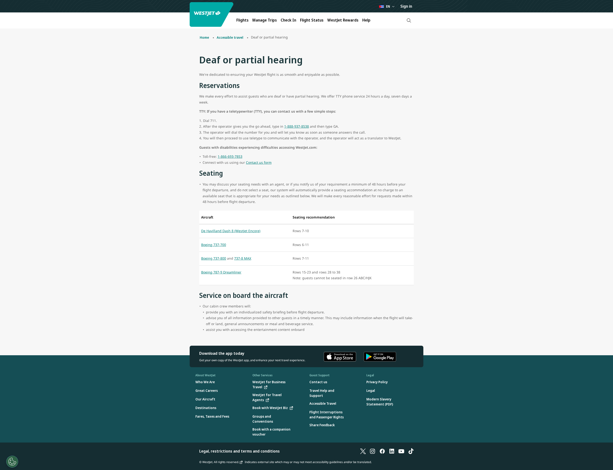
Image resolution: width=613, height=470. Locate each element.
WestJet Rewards (342, 20)
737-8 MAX (242, 258)
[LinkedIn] (392, 451)
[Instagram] (372, 451)
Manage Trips (264, 20)
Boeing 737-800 (213, 258)
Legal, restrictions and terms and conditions (239, 451)
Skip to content (4, 9)
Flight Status (312, 20)
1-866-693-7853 (230, 156)
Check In (288, 20)
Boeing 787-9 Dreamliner (221, 272)
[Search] (409, 20)
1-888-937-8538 (296, 126)
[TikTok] (411, 451)
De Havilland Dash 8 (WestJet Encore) (230, 231)
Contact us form (259, 162)
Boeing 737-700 (213, 244)
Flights (242, 20)
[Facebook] (382, 451)
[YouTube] (401, 451)
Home (204, 37)
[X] (363, 451)
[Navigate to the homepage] (212, 14)
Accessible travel (230, 37)
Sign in (406, 6)
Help (366, 20)
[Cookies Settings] (12, 462)
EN (388, 6)
